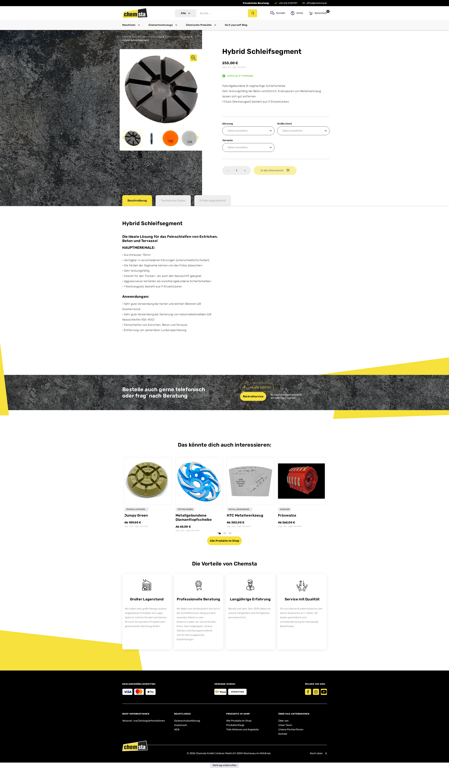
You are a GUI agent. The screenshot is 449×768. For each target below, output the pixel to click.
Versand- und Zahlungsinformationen (143, 720)
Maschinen (129, 24)
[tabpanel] (147, 495)
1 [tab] (220, 533)
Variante (227, 140)
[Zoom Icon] (161, 90)
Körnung (227, 123)
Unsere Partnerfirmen (290, 729)
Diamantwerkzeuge (161, 24)
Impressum (180, 725)
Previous (123, 137)
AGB (176, 729)
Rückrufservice (253, 396)
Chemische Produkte (199, 24)
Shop (135, 36)
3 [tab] (230, 533)
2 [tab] (225, 533)
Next (197, 137)
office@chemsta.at (316, 3)
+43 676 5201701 (288, 3)
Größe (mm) (284, 123)
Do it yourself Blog (236, 24)
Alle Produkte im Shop (224, 540)
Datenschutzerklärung (187, 720)
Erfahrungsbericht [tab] (213, 200)
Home (125, 36)
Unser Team (285, 725)
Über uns (283, 720)
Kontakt (282, 733)
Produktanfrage (235, 725)
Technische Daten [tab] (173, 200)
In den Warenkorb (272, 170)
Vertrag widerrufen (225, 765)
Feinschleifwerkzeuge (177, 36)
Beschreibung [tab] (137, 200)
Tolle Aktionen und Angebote (242, 729)
